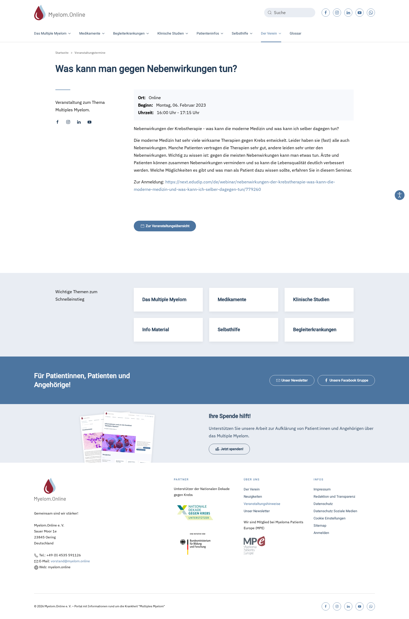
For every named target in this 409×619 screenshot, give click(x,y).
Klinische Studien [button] (170, 33)
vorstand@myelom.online (70, 561)
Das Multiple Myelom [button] (50, 33)
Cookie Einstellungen (330, 518)
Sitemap (320, 525)
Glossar (295, 33)
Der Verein (252, 489)
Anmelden (321, 532)
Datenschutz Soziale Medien (335, 511)
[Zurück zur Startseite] (59, 12)
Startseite (62, 53)
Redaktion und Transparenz (334, 496)
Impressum (322, 489)
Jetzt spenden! (232, 449)
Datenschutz (323, 503)
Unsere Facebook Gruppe (349, 380)
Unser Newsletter (294, 380)
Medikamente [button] (89, 33)
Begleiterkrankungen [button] (129, 33)
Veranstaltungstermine (90, 53)
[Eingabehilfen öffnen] (400, 195)
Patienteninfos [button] (208, 33)
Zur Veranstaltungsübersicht (167, 226)
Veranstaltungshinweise (262, 503)
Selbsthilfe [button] (240, 33)
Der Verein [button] (269, 33)
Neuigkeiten (253, 496)
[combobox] (289, 12)
